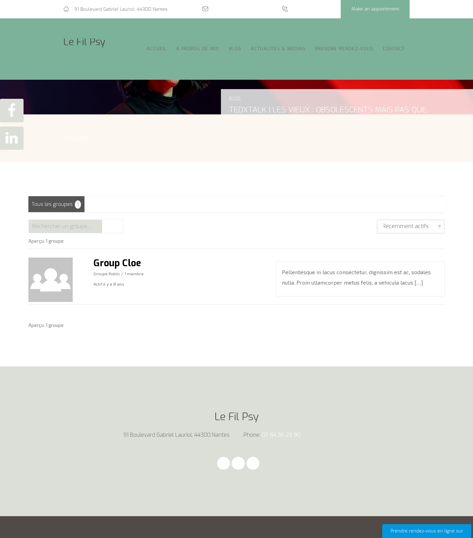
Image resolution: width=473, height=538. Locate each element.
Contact (394, 49)
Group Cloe (117, 263)
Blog (235, 49)
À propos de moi (197, 49)
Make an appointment (375, 9)
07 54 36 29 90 (310, 9)
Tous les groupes (55, 204)
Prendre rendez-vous (344, 49)
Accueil (156, 49)
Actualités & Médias (278, 49)
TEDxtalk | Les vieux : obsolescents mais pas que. (328, 109)
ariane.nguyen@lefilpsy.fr (240, 9)
